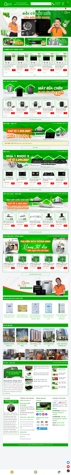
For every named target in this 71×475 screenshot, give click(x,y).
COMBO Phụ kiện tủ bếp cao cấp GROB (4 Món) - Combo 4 (48, 264)
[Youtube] (43, 414)
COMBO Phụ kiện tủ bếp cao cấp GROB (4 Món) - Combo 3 (35, 264)
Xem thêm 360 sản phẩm (35, 274)
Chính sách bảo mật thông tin (26, 419)
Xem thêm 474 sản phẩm (35, 119)
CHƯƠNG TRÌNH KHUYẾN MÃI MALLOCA (62, 374)
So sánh (5, 72)
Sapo (52, 444)
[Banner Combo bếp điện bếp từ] (35, 133)
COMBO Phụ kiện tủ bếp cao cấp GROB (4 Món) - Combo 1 (9, 264)
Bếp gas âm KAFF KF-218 (22, 180)
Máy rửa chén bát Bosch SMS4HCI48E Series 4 (8, 109)
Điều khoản (22, 436)
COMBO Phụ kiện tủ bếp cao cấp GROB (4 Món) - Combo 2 (22, 264)
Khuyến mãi (61, 8)
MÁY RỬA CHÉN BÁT (10, 81)
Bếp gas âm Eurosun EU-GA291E (48, 180)
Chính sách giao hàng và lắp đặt (27, 429)
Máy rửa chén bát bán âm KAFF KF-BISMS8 (48, 109)
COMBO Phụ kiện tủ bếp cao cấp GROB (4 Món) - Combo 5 (62, 264)
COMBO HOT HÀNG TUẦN (13, 49)
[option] (35, 23)
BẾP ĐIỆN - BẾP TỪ (9, 123)
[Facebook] (37, 414)
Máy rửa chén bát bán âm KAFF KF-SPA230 (61, 109)
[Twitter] (40, 414)
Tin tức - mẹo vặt (9, 363)
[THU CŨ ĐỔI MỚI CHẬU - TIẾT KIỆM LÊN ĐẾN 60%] (55, 383)
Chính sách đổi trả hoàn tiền (26, 424)
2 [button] (35, 35)
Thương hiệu (27, 8)
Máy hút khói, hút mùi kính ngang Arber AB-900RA (8, 222)
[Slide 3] (35, 23)
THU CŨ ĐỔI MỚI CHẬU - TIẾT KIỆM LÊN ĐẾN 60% (62, 383)
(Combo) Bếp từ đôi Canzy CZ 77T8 (8, 66)
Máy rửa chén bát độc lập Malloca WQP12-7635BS (22, 109)
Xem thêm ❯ (60, 81)
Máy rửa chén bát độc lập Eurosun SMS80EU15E (35, 109)
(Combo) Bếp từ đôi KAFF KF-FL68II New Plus (47, 66)
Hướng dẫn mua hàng (25, 434)
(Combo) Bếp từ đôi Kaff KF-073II (35, 66)
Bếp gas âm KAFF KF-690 (8, 180)
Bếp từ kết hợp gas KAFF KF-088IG (60, 180)
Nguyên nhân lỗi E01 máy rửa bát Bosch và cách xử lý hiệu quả (62, 369)
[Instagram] (46, 414)
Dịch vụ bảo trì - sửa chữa (43, 8)
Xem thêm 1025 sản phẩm (35, 232)
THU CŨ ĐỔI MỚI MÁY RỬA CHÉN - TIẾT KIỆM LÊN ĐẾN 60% (62, 387)
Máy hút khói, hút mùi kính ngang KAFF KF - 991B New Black (48, 222)
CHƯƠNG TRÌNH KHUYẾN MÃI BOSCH (62, 378)
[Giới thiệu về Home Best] (35, 286)
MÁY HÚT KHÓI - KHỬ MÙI (12, 194)
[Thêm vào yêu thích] (6, 58)
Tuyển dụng (34, 8)
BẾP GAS (6, 151)
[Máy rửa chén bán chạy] (35, 91)
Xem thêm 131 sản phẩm (35, 189)
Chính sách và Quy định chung (27, 421)
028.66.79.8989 (58, 2)
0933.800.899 (57, 4)
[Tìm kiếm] (49, 3)
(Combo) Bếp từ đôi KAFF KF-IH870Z (60, 66)
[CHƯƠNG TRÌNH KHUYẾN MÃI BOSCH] (55, 379)
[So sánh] (68, 104)
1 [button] (33, 35)
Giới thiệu (21, 8)
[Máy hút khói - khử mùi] (35, 203)
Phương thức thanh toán (25, 438)
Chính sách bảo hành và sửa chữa (26, 426)
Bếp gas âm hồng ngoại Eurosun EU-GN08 (35, 180)
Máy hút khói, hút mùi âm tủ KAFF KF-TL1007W (22, 222)
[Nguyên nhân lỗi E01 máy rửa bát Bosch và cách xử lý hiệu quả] (55, 370)
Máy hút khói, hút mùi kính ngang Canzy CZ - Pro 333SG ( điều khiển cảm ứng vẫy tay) (61, 222)
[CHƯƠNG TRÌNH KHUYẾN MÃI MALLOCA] (55, 374)
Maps (63, 4)
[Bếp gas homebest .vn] (35, 161)
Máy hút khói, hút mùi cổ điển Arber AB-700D (35, 222)
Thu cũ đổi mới (54, 8)
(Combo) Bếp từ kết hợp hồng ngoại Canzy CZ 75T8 (22, 66)
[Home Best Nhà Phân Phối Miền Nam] (8, 3)
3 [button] (37, 35)
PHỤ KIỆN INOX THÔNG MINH (13, 236)
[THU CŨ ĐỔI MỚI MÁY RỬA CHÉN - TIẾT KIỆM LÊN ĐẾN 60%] (55, 388)
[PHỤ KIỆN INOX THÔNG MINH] (35, 246)
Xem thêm (35, 147)
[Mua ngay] (16, 58)
